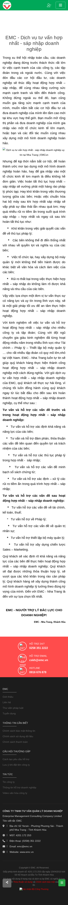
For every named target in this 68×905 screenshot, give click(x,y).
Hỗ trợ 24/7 (37, 643)
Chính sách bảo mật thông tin (19, 730)
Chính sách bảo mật (45, 882)
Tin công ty (9, 782)
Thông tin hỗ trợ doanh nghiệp (19, 787)
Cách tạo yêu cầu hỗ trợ (16, 759)
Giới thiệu (8, 696)
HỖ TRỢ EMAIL (38, 655)
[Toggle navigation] (60, 5)
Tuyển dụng (9, 713)
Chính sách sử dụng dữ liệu (18, 736)
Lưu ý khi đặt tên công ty (16, 764)
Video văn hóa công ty (15, 793)
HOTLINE (34, 668)
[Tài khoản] (50, 5)
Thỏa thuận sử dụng (22, 882)
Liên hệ (7, 702)
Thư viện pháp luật (13, 707)
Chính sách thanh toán (15, 741)
